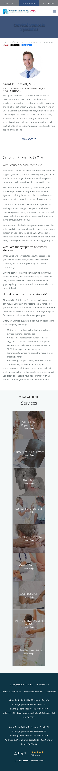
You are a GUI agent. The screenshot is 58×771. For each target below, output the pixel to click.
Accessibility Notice (33, 691)
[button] (29, 3)
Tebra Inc (28, 684)
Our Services (29, 42)
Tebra (41, 760)
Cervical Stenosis (46, 42)
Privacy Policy (42, 684)
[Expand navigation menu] (54, 11)
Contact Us (51, 691)
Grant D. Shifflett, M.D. (11, 42)
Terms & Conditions (11, 691)
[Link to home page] (25, 11)
